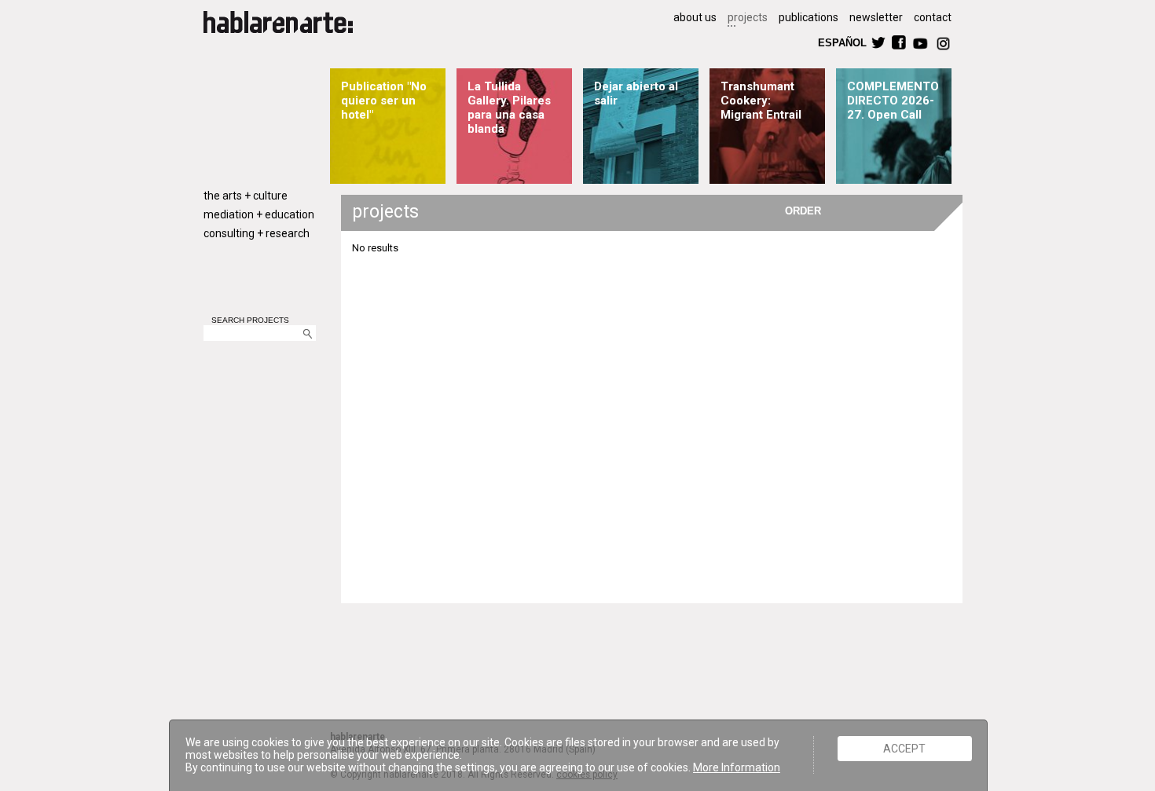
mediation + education (259, 214)
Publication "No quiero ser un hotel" (384, 100)
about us (695, 17)
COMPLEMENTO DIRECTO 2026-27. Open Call (893, 100)
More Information (736, 767)
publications (808, 17)
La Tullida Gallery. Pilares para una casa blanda (509, 107)
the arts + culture (246, 195)
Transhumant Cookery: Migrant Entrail (760, 100)
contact (933, 17)
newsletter (876, 17)
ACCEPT (904, 748)
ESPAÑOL (841, 42)
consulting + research (257, 233)
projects (748, 17)
